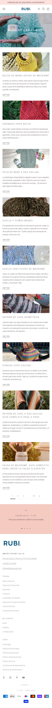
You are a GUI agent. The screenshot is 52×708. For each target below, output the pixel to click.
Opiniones (6, 589)
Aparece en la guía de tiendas (14, 602)
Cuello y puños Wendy (18, 220)
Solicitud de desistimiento (12, 670)
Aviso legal (7, 644)
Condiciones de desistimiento (14, 665)
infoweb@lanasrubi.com (12, 568)
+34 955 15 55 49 (9, 563)
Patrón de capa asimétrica (21, 317)
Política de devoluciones (12, 657)
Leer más (6, 95)
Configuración (8, 632)
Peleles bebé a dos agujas (21, 172)
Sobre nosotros (9, 581)
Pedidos (6, 627)
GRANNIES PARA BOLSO (17, 124)
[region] (26, 516)
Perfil (5, 623)
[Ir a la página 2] (39, 496)
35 (34, 496)
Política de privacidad (11, 649)
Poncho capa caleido (17, 365)
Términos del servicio (11, 653)
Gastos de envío (9, 606)
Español (25, 685)
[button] (26, 2)
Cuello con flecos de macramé (24, 269)
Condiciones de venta (11, 611)
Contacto (6, 594)
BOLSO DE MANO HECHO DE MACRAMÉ (26, 75)
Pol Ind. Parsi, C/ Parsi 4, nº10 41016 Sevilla (19, 558)
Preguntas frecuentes (11, 585)
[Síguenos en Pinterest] (17, 677)
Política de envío (9, 661)
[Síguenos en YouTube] (23, 677)
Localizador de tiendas (11, 598)
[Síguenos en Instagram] (10, 677)
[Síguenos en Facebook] (4, 677)
